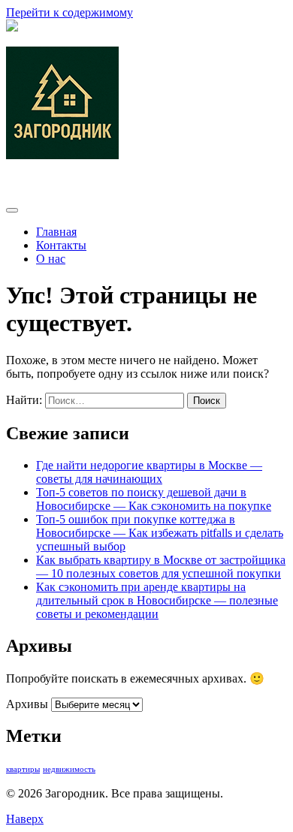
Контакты (61, 245)
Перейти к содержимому (69, 12)
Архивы (27, 704)
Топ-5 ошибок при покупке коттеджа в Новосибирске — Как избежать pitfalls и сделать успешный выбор (159, 533)
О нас (50, 258)
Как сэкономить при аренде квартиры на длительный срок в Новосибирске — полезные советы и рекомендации (157, 600)
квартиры (23, 769)
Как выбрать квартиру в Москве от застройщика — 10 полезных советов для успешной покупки (160, 566)
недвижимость (69, 769)
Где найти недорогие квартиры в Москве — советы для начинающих (149, 472)
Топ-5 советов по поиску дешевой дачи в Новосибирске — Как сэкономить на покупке (153, 499)
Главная (56, 231)
